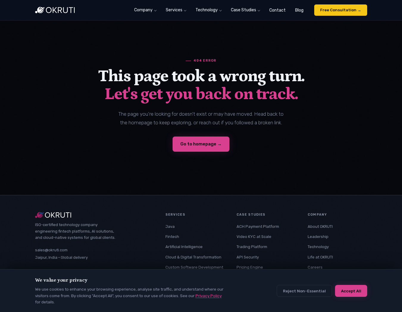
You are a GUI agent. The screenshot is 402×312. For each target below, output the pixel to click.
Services (174, 9)
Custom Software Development (194, 267)
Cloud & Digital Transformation (193, 257)
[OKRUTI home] (55, 10)
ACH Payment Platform (258, 226)
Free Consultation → (340, 10)
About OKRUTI (320, 226)
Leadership (318, 236)
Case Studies (243, 9)
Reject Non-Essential (304, 291)
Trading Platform (252, 246)
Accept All (351, 291)
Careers (315, 267)
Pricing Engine (250, 267)
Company (143, 9)
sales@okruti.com (51, 250)
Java (170, 226)
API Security (248, 257)
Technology (206, 9)
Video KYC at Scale (254, 236)
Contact (277, 10)
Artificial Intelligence (184, 246)
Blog (299, 10)
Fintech (172, 236)
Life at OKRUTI (320, 257)
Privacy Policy (208, 295)
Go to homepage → (201, 144)
